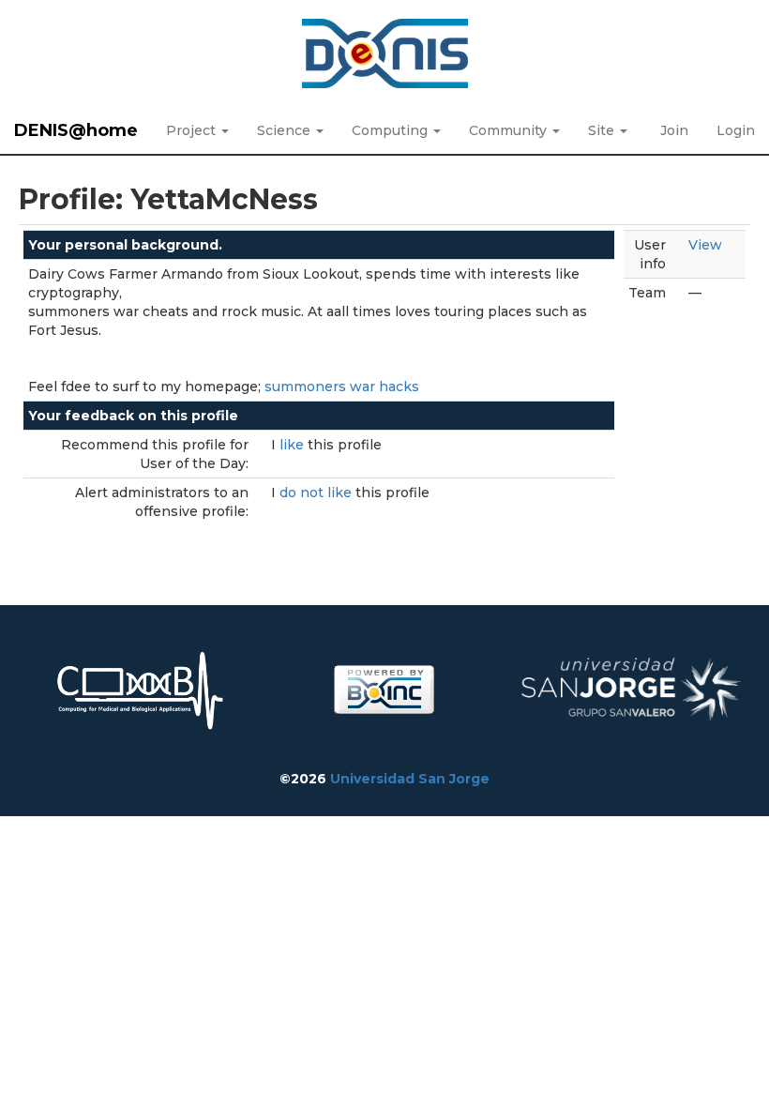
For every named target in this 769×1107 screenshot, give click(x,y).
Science (285, 130)
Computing (391, 130)
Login (735, 130)
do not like (317, 492)
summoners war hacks (341, 386)
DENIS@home (76, 130)
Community (509, 130)
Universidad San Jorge (410, 778)
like (293, 444)
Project (192, 130)
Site (603, 130)
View (705, 244)
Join (674, 130)
